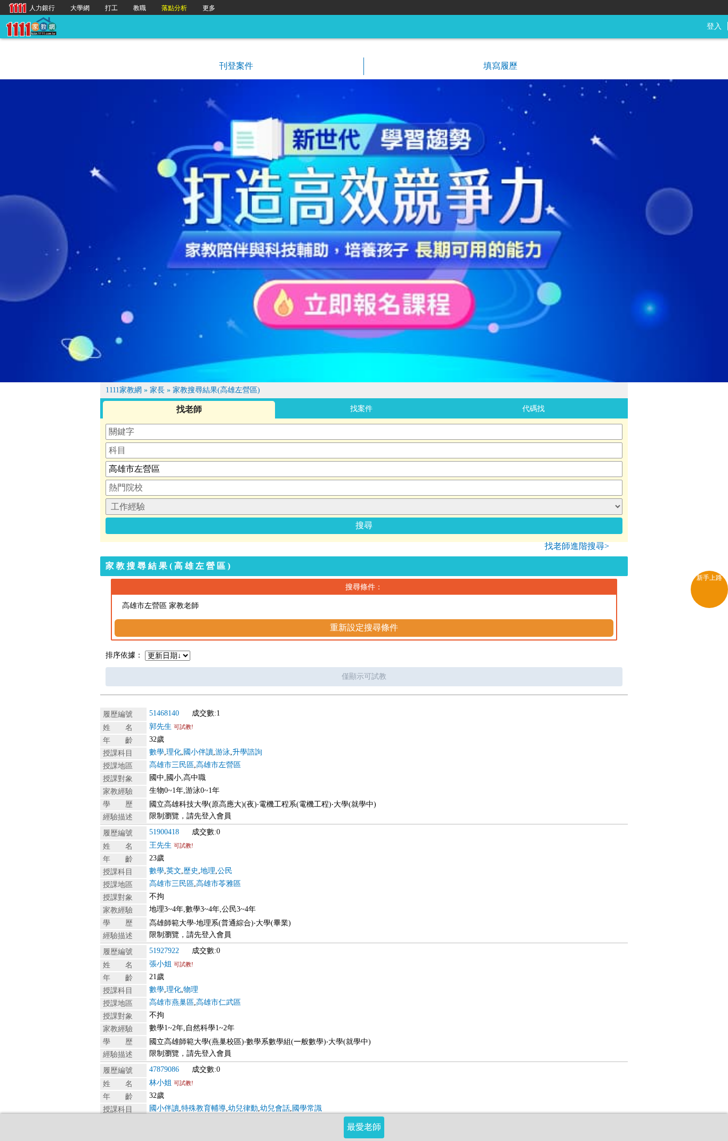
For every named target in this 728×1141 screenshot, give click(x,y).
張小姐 (160, 964)
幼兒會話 (275, 1108)
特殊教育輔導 (203, 1108)
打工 (111, 8)
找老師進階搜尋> (577, 546)
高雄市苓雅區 (218, 884)
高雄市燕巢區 (171, 1002)
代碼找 (533, 409)
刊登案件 (235, 65)
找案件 (361, 409)
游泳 (222, 752)
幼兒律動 (243, 1108)
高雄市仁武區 (218, 1002)
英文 (173, 871)
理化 (173, 752)
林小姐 (160, 1083)
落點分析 (174, 8)
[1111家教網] (31, 25)
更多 (209, 8)
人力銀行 (29, 7)
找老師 (189, 409)
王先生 (160, 845)
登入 (714, 26)
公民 (224, 871)
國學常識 (307, 1108)
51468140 (164, 713)
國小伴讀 (198, 752)
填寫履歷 (499, 65)
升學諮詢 (247, 752)
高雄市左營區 (218, 765)
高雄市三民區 (171, 765)
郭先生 (160, 726)
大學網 (80, 8)
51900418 (164, 832)
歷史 (190, 871)
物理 (190, 990)
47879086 (164, 1069)
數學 (156, 752)
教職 (139, 8)
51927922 (164, 951)
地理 (207, 871)
